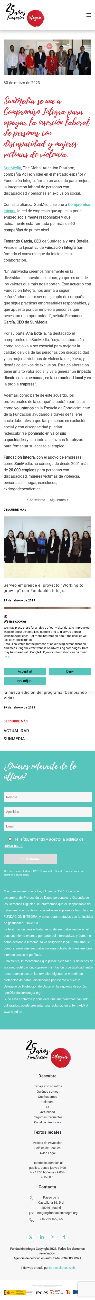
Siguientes (58, 500)
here (6, 656)
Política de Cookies (47, 1148)
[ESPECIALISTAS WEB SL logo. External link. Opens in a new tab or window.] (6, 616)
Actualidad (47, 1112)
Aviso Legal (48, 1153)
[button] (88, 15)
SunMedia (12, 168)
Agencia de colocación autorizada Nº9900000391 (47, 1258)
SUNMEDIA (14, 738)
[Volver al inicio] (25, 14)
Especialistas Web (62, 1268)
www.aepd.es (13, 1012)
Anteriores (37, 500)
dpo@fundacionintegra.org (22, 993)
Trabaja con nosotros (47, 1086)
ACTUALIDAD (16, 730)
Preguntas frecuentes (48, 1117)
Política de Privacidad (47, 1143)
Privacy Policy (71, 871)
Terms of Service (13, 874)
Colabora (47, 1102)
